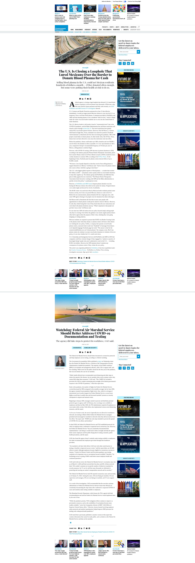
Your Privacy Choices (118, 1)
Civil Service (86, 32)
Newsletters (125, 27)
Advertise (133, 27)
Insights (126, 29)
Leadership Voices (135, 29)
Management (79, 29)
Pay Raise (70, 32)
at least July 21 (87, 128)
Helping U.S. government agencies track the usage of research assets (126, 164)
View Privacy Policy (123, 54)
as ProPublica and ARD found (83, 183)
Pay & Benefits (107, 29)
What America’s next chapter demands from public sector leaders (126, 145)
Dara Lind (60, 102)
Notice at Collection (106, 1)
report (99, 361)
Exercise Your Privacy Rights (134, 1)
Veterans (94, 32)
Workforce (116, 29)
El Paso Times (102, 157)
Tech (100, 29)
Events (112, 27)
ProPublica (59, 105)
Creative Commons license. (78, 250)
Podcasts (105, 27)
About (117, 27)
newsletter (95, 252)
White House (63, 32)
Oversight (88, 29)
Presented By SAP (122, 148)
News (72, 29)
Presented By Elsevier (123, 167)
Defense (94, 29)
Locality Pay (78, 32)
